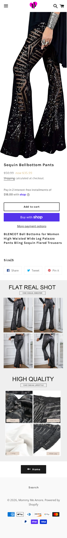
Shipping (9, 178)
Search (33, 487)
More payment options (31, 226)
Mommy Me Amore (30, 500)
